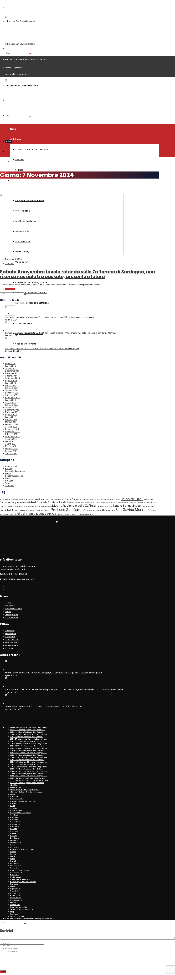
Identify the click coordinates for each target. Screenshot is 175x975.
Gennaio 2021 (11, 451)
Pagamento (15, 889)
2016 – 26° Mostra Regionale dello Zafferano (27, 760)
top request (14, 914)
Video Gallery (22, 262)
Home (13, 129)
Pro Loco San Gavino (68, 509)
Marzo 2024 (10, 385)
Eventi (8, 473)
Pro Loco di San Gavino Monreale (31, 149)
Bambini (8, 468)
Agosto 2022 (11, 414)
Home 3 (13, 861)
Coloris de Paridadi (58, 502)
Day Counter (15, 838)
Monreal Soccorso (46, 506)
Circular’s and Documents (20, 813)
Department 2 (15, 842)
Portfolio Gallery (16, 893)
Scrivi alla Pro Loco (24, 323)
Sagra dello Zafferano (95, 510)
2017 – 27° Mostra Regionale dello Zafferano (27, 764)
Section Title (15, 905)
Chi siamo (15, 139)
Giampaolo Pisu (140, 502)
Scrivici (8, 141)
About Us (13, 785)
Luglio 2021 (10, 441)
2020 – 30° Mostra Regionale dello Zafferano (27, 778)
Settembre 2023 (12, 397)
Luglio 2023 (10, 400)
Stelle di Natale (24, 514)
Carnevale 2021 (132, 499)
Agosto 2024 (11, 380)
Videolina (73, 514)
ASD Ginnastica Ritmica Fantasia (90, 499)
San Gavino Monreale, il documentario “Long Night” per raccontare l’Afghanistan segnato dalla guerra (49, 317)
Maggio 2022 (11, 419)
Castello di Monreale (36, 502)
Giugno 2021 (10, 444)
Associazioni (11, 466)
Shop (12, 912)
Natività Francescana (147, 506)
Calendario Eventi (13, 608)
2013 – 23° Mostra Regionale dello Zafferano (27, 746)
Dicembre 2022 (12, 410)
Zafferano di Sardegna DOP (85, 514)
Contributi (10, 636)
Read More (10, 289)
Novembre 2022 (12, 412)
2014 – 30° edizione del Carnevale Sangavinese (28, 753)
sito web (11, 514)
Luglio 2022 (10, 417)
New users (14, 884)
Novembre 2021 (12, 431)
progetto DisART (45, 510)
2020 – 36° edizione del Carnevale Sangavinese (29, 780)
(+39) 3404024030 (18, 574)
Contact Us (14, 826)
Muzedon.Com (47, 918)
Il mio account (16, 866)
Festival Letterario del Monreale (31, 292)
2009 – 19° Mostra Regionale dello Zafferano (27, 730)
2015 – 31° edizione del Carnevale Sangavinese (28, 757)
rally (86, 510)
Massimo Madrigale (34, 506)
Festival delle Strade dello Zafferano (123, 502)
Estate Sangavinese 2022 (88, 502)
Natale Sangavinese (14, 476)
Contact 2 (14, 817)
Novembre (15, 183)
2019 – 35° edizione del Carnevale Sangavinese (28, 776)
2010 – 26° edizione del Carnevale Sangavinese (28, 734)
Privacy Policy (11, 614)
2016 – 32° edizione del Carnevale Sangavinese (28, 762)
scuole (6, 514)
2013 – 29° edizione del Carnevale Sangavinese (28, 748)
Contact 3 (14, 819)
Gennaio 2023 (11, 407)
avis (119, 499)
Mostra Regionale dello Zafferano (32, 302)
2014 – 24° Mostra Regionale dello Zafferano (27, 750)
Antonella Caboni (70, 499)
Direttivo (19, 159)
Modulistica (16, 180)
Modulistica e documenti (20, 879)
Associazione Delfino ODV (109, 499)
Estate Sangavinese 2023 (104, 502)
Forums (13, 854)
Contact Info (15, 824)
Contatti (9, 648)
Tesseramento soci (46, 513)
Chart (12, 806)
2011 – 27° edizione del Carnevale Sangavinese (28, 739)
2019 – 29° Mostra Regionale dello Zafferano (27, 773)
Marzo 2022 (10, 422)
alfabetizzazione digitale (53, 499)
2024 (8, 183)
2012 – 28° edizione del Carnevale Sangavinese (28, 744)
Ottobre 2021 (11, 434)
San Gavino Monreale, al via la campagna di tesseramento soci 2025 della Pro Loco (42, 348)
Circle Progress (16, 810)
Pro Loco (9, 481)
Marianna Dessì (22, 506)
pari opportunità (27, 510)
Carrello (13, 803)
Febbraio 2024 (11, 388)
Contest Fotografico (74, 502)
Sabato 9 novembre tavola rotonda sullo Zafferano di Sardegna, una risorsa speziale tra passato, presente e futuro (77, 274)
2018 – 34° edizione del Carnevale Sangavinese (28, 771)
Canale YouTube (16, 799)
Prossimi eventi (16, 900)
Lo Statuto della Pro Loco (19, 870)
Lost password (16, 872)
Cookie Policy (11, 617)
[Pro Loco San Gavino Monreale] (20, 21)
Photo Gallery (11, 642)
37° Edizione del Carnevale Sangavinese (12, 499)
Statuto (19, 169)
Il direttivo (9, 630)
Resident (13, 902)
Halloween (149, 502)
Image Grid (14, 868)
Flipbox (13, 852)
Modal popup (15, 877)
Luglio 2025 (10, 366)
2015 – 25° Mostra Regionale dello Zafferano (27, 755)
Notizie (12, 886)
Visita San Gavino (19, 190)
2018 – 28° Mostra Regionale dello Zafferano (27, 769)
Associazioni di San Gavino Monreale (24, 790)
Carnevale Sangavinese (15, 471)
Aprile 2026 (10, 363)
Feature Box (14, 847)
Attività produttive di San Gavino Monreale (26, 792)
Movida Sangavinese (106, 506)
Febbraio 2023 (11, 405)
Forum (8, 611)
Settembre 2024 (12, 378)
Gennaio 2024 (11, 390)
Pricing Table (15, 895)
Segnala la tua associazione (21, 909)
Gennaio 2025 (11, 368)
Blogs (12, 794)
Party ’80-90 (36, 510)
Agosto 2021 (11, 439)
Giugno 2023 (10, 402)
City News (14, 815)
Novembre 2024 (12, 373)
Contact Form (15, 822)
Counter (13, 836)
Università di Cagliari (63, 514)
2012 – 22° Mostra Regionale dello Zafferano (27, 741)
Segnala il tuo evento (25, 343)
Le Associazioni (12, 639)
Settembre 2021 (12, 436)
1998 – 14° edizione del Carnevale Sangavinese (28, 727)
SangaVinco (108, 510)
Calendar (14, 796)
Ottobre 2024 (11, 376)
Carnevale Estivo (148, 499)
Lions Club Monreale (10, 506)
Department (14, 840)
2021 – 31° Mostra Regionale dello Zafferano (27, 783)
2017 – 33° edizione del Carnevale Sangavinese (28, 767)
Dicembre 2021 (12, 429)
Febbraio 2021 (11, 448)
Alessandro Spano (35, 499)
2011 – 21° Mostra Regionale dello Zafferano (26, 737)
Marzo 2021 (10, 446)
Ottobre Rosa (18, 510)
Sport (7, 483)
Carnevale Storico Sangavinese (31, 282)
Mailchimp (14, 875)
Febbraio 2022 (11, 424)
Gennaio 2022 (11, 427)
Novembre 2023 (12, 393)
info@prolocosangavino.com (18, 74)
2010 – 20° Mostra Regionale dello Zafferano (27, 732)
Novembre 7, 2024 (13, 259)
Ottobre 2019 (11, 453)
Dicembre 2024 (12, 371)
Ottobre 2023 (11, 395)
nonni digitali (6, 510)
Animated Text (16, 787)
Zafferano (9, 263)
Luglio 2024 (10, 383)
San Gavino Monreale (132, 509)
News (7, 478)
